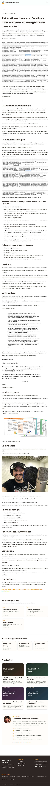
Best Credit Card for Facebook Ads (18, 778)
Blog (8, 10)
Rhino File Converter (44, 778)
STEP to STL (33, 776)
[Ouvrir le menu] (47, 2)
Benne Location (4, 779)
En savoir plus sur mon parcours (21, 742)
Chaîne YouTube (41, 766)
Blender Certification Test (6, 778)
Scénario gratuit (21, 765)
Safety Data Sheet (29, 778)
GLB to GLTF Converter (25, 776)
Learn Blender (12, 776)
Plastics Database (36, 778)
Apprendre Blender (5, 776)
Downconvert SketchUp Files (42, 776)
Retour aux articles (9, 13)
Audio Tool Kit (11, 779)
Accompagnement (21, 763)
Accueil (3, 10)
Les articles (20, 761)
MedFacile (18, 776)
